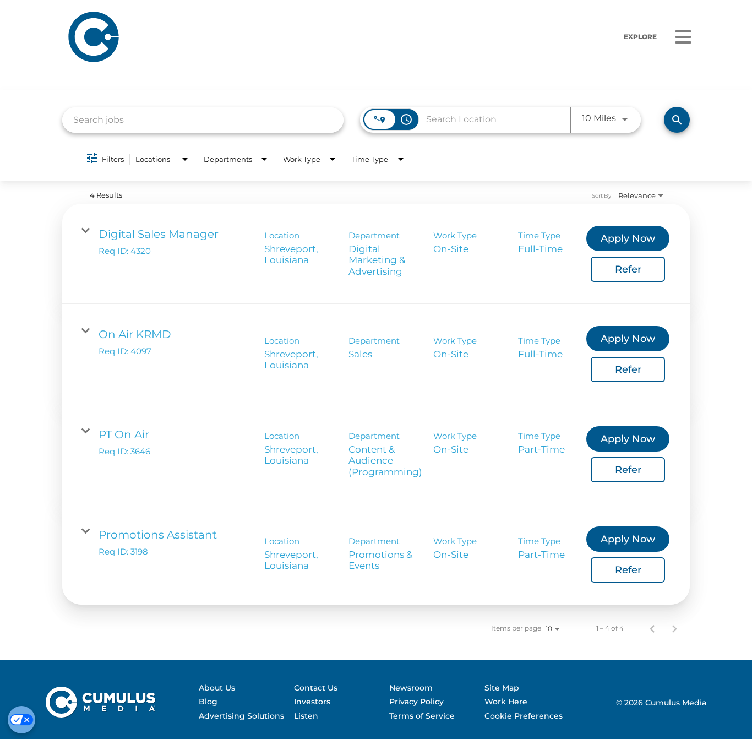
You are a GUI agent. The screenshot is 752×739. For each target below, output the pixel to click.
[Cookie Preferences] (21, 719)
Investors (312, 702)
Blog (208, 702)
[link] (376, 254)
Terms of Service (422, 716)
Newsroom (411, 688)
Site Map (501, 688)
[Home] (228, 36)
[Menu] (683, 37)
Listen (306, 716)
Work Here (505, 702)
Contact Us (315, 688)
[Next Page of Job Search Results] (674, 628)
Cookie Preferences (523, 716)
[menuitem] (241, 688)
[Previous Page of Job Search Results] (652, 628)
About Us (217, 688)
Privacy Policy (416, 702)
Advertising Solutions (241, 716)
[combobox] (203, 120)
